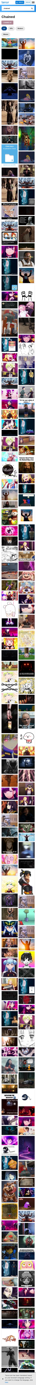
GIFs (11, 28)
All (4, 28)
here (6, 1382)
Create (20, 2)
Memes (5, 34)
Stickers (20, 28)
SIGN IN (28, 2)
